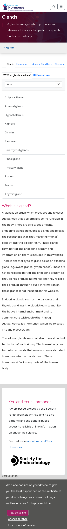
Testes (9, 185)
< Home (8, 47)
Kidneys (10, 123)
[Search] (54, 7)
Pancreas (11, 141)
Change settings (17, 518)
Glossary (59, 64)
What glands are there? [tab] (18, 75)
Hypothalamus (14, 115)
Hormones (21, 64)
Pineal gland (12, 158)
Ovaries (9, 132)
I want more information (22, 525)
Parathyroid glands (17, 150)
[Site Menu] (61, 7)
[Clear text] (58, 84)
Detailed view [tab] (43, 75)
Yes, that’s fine (18, 512)
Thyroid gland (13, 194)
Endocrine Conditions (41, 64)
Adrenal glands (14, 106)
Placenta (10, 176)
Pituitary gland (14, 167)
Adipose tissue (14, 97)
